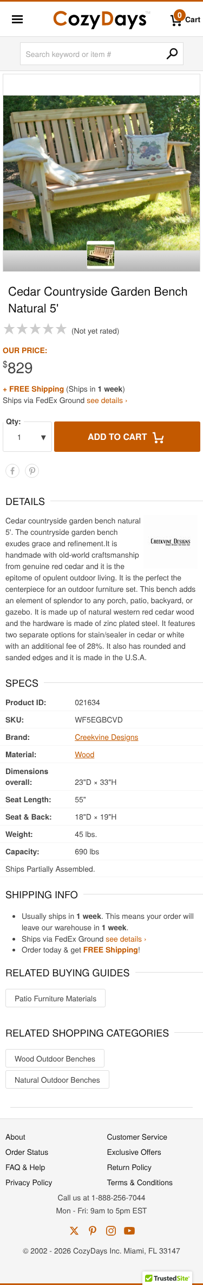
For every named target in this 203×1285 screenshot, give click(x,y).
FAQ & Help (25, 1166)
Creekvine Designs (106, 736)
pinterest (92, 1230)
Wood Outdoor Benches (55, 1058)
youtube (129, 1230)
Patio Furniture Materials (55, 998)
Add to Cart (118, 436)
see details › (107, 399)
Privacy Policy (29, 1182)
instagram (111, 1230)
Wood (84, 754)
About (15, 1136)
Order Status (26, 1151)
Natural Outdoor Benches (57, 1079)
